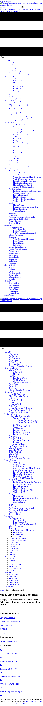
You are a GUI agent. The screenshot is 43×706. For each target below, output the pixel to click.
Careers (24, 703)
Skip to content (5, 1)
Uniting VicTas (5, 633)
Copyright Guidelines (7, 618)
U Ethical (3, 629)
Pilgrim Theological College (10, 621)
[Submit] (22, 7)
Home (2, 590)
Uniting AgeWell (6, 625)
